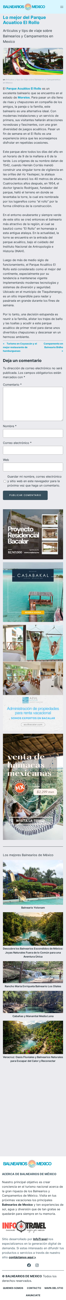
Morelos (24, 97)
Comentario (12, 384)
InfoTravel (40, 1239)
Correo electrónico (17, 443)
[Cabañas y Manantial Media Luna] (33, 1002)
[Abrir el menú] (62, 7)
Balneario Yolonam (33, 907)
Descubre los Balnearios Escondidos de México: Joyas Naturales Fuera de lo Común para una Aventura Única (33, 952)
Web (6, 460)
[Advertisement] (33, 1104)
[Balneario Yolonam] (33, 883)
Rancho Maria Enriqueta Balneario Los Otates (33, 986)
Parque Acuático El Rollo (23, 88)
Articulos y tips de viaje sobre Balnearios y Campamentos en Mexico (28, 36)
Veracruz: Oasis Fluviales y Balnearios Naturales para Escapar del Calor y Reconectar (33, 1059)
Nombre (9, 426)
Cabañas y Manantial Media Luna (33, 1016)
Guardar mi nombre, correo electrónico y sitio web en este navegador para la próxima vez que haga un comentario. (34, 481)
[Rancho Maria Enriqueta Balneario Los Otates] (33, 972)
